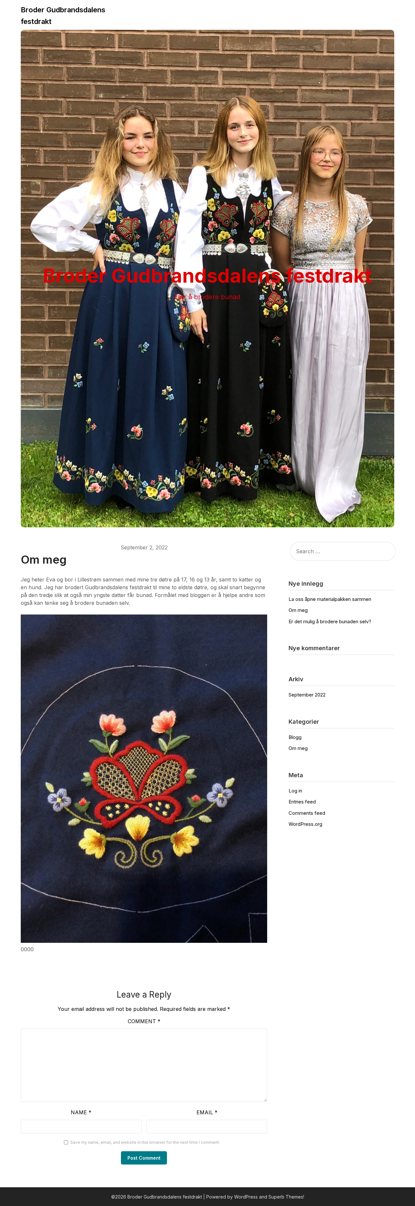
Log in (295, 791)
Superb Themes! (286, 1197)
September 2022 (307, 695)
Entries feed (302, 802)
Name (81, 1112)
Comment (144, 1021)
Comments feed (307, 813)
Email (207, 1112)
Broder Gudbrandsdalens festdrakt (63, 16)
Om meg (298, 610)
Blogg (295, 737)
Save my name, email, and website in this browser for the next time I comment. (145, 1142)
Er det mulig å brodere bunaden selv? (330, 621)
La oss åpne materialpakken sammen (330, 599)
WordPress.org (305, 824)
